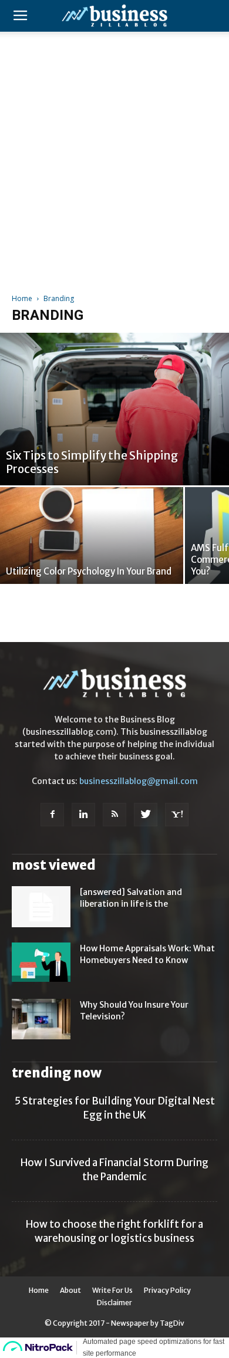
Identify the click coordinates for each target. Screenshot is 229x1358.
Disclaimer (114, 1302)
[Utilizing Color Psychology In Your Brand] (91, 535)
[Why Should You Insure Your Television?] (41, 1019)
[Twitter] (145, 814)
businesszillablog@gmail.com (138, 781)
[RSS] (114, 814)
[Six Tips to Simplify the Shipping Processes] (114, 409)
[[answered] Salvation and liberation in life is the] (41, 906)
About (70, 1290)
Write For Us (112, 1290)
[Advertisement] (114, 157)
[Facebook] (52, 814)
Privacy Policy (167, 1290)
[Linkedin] (83, 814)
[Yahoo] (176, 814)
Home (22, 298)
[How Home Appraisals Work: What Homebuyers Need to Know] (41, 962)
